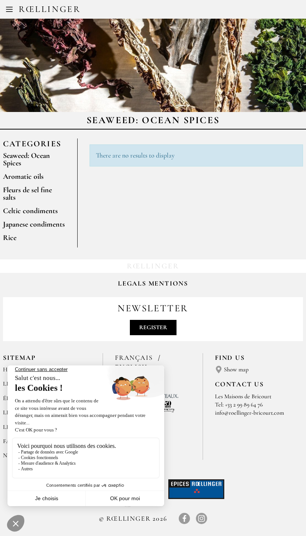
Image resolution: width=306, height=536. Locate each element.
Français (135, 357)
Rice (9, 237)
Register (153, 327)
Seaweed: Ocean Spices (26, 159)
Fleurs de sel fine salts (27, 194)
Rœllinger (50, 9)
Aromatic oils (23, 176)
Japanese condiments (34, 224)
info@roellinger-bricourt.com (249, 413)
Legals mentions (153, 283)
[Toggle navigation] (9, 9)
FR (147, 10)
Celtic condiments (30, 210)
